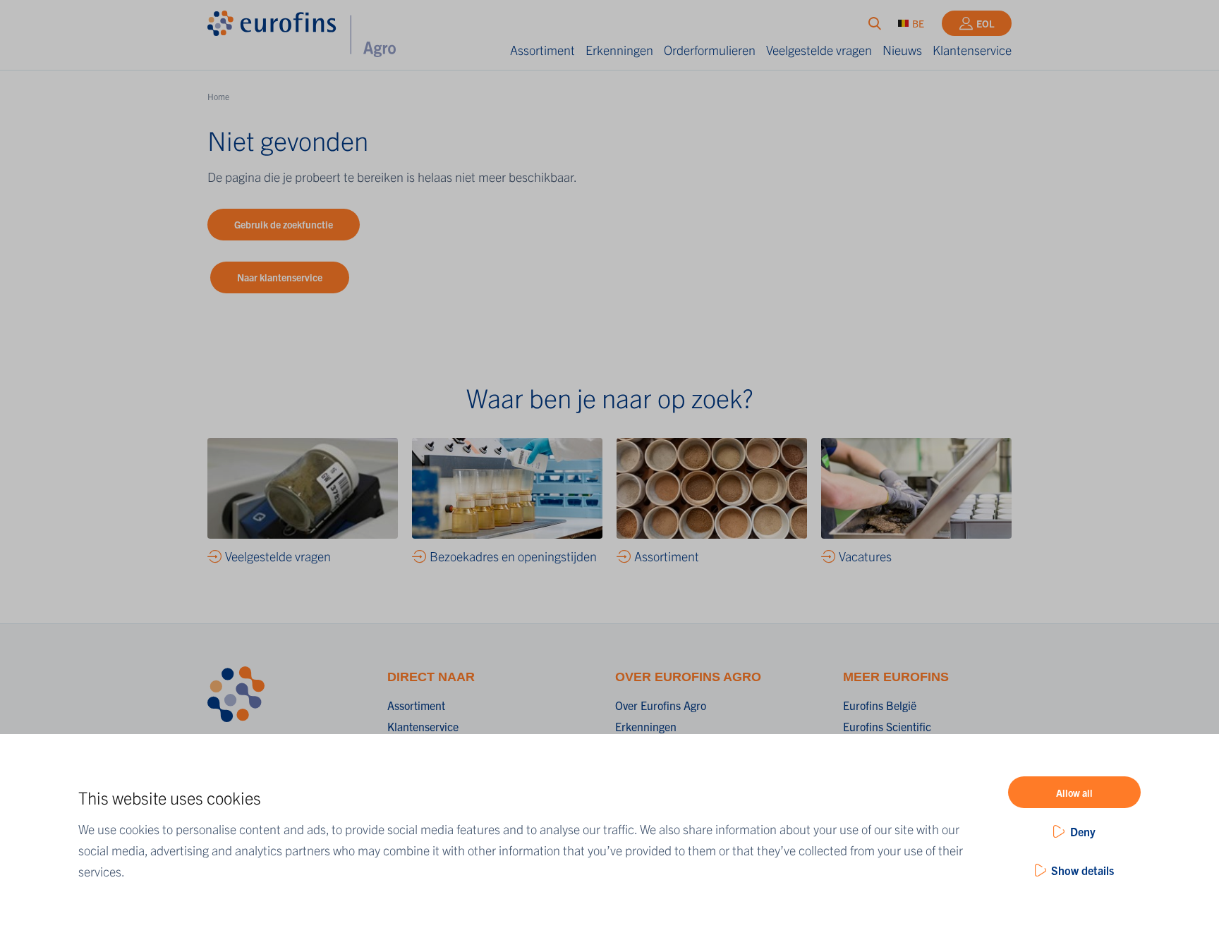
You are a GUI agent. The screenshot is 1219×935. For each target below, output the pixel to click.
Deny (1083, 831)
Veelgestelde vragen (819, 50)
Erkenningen (619, 50)
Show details (1082, 870)
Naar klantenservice (279, 277)
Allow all (1074, 792)
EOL (985, 23)
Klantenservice (972, 50)
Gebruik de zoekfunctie (283, 224)
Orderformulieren (710, 50)
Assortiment (542, 50)
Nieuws (902, 50)
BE (918, 23)
